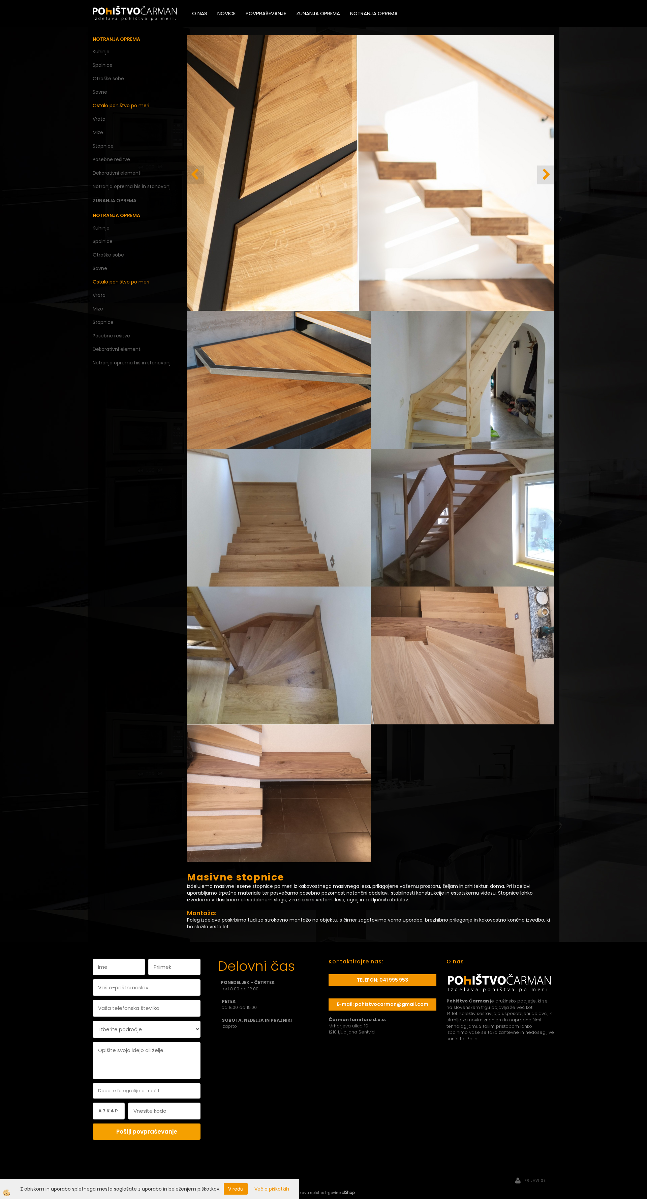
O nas (199, 13)
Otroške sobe (108, 78)
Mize (98, 132)
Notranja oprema (374, 13)
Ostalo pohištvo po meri (121, 105)
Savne (100, 92)
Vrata (99, 119)
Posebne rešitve (111, 159)
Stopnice (103, 146)
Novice (226, 13)
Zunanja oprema (318, 13)
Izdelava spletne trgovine (316, 1192)
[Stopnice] (279, 379)
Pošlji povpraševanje (146, 1132)
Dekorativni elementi (117, 173)
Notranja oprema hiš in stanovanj (132, 186)
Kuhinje (101, 51)
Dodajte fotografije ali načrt (128, 1090)
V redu (235, 1189)
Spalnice (103, 65)
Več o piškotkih (271, 1189)
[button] (545, 175)
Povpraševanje (266, 13)
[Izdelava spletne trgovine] (348, 1192)
